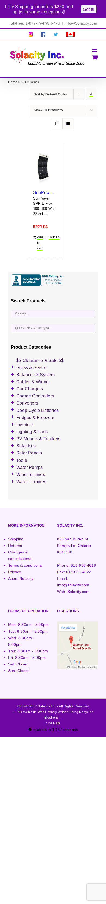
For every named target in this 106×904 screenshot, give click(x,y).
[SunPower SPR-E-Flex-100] (44, 168)
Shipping (16, 539)
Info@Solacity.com (80, 23)
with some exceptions (41, 12)
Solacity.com (78, 591)
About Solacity (20, 578)
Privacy (14, 572)
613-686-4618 (83, 565)
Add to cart (40, 242)
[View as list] (68, 123)
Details (52, 237)
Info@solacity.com (73, 585)
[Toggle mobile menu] (95, 51)
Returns (15, 545)
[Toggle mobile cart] (95, 57)
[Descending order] (91, 94)
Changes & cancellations (19, 555)
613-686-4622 (78, 572)
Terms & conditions (25, 565)
